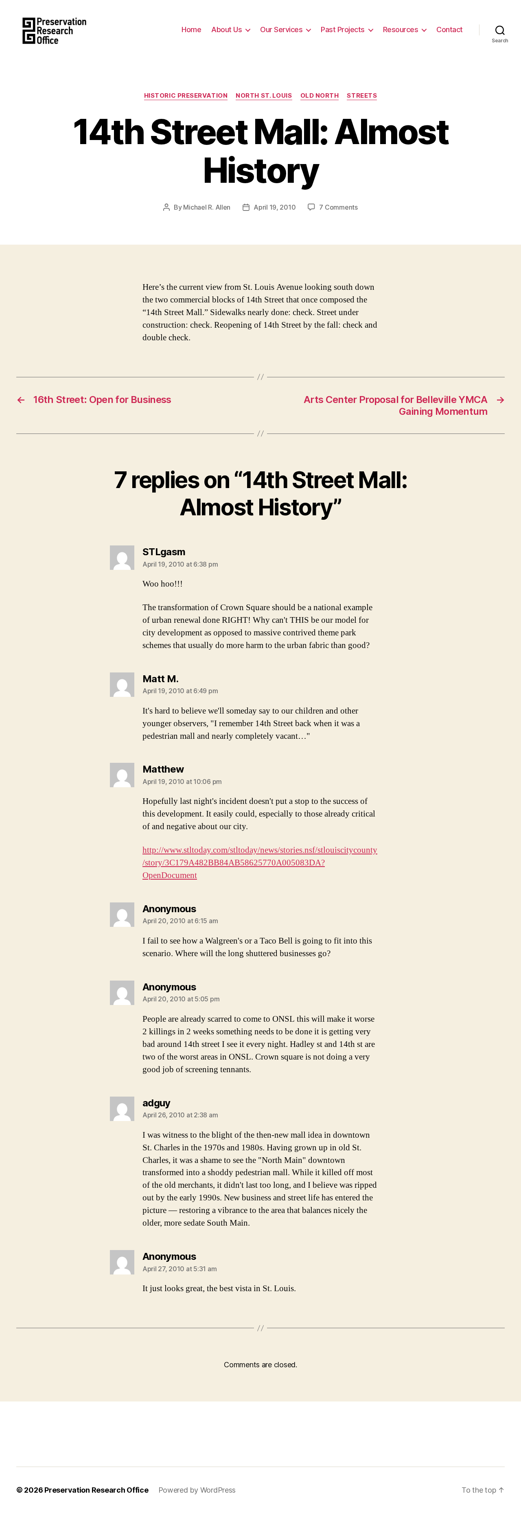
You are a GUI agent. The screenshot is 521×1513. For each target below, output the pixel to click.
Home (191, 29)
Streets (362, 95)
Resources (400, 29)
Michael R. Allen (206, 207)
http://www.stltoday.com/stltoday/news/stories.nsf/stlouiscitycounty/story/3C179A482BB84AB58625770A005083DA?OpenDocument (259, 863)
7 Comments (338, 207)
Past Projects (343, 29)
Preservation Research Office (96, 1490)
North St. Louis (264, 95)
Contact (449, 29)
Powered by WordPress (197, 1490)
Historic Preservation (186, 95)
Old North (319, 95)
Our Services (281, 29)
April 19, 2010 (275, 207)
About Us (226, 29)
